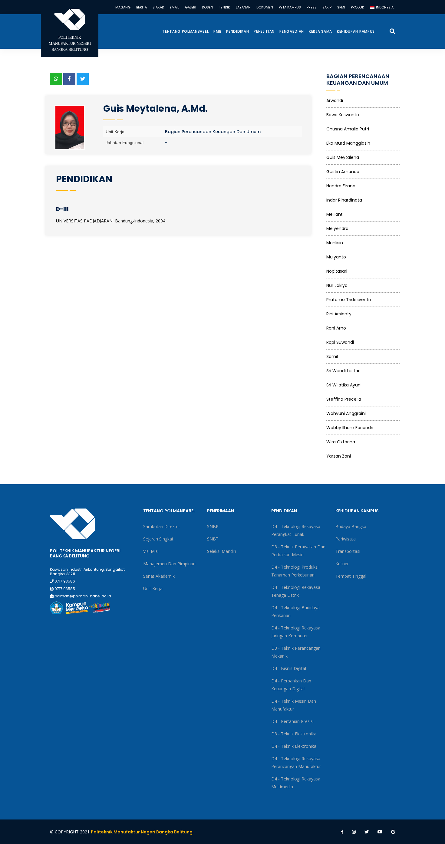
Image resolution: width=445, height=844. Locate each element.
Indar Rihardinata (344, 200)
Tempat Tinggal (350, 576)
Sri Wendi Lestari (343, 371)
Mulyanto (336, 257)
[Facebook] (69, 79)
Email (174, 7)
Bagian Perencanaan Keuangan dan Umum (213, 132)
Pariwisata (345, 539)
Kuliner (342, 563)
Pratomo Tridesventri (348, 300)
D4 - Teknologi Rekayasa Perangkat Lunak (295, 530)
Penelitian (264, 31)
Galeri (190, 7)
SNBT (213, 539)
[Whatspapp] (56, 79)
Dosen (207, 7)
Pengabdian (291, 31)
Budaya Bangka (350, 526)
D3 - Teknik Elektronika (293, 734)
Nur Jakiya (337, 285)
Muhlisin (334, 243)
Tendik (224, 7)
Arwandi (334, 100)
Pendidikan (237, 31)
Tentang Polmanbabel (185, 31)
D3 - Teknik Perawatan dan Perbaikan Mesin (298, 550)
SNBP (213, 526)
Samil (332, 356)
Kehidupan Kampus (356, 31)
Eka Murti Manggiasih (348, 143)
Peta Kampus (290, 7)
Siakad (158, 7)
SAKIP (326, 7)
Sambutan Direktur (161, 526)
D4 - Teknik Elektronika (293, 746)
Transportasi (347, 551)
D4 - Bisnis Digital (288, 668)
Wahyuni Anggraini (346, 413)
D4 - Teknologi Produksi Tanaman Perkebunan (294, 571)
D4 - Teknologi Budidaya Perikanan (295, 611)
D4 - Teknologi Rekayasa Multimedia (295, 783)
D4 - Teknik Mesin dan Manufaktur (293, 705)
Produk (357, 7)
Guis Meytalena (342, 157)
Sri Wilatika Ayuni (343, 385)
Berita (141, 7)
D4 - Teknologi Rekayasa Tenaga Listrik (295, 591)
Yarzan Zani (338, 456)
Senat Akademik (159, 576)
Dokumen (264, 7)
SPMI (341, 7)
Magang (122, 7)
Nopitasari (336, 271)
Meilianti (335, 214)
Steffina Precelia (343, 399)
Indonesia (384, 7)
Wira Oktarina (340, 442)
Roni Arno (336, 328)
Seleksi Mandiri (221, 551)
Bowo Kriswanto (342, 115)
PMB (217, 31)
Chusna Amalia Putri (347, 129)
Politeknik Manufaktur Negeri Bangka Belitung (142, 832)
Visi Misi (151, 551)
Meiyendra (337, 228)
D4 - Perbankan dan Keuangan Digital (291, 684)
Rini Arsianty (338, 314)
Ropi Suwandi (340, 342)
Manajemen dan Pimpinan (169, 563)
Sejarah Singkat (158, 539)
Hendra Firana (340, 186)
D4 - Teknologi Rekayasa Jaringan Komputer (295, 632)
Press (312, 7)
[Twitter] (83, 79)
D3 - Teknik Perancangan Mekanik (296, 652)
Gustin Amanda (342, 172)
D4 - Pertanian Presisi (292, 721)
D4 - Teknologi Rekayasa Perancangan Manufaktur (296, 762)
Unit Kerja (153, 588)
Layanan (243, 7)
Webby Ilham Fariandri (349, 428)
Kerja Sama (320, 31)
